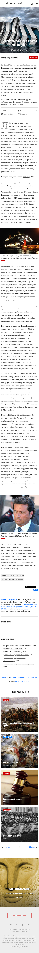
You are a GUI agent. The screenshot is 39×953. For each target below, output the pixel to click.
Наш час (34, 677)
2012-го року (25, 681)
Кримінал (33, 57)
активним (24, 609)
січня (17, 681)
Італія (26, 49)
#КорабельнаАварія (16, 575)
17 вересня (5, 404)
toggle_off (36, 3)
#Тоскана (19, 579)
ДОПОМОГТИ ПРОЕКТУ (19, 915)
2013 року (14, 404)
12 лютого (5, 373)
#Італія (4, 575)
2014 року (12, 415)
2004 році (23, 126)
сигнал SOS (32, 290)
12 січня (7, 847)
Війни (6, 700)
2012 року (14, 373)
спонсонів (24, 401)
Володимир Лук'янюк (9, 58)
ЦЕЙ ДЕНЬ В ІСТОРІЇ (13, 3)
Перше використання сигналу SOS (18, 645)
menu (2, 3)
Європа (13, 677)
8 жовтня (22, 404)
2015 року (14, 544)
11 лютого (5, 544)
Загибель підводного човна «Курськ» (18, 664)
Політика (7, 810)
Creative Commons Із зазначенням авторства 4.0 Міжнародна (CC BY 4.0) (19, 607)
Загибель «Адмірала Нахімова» (16, 654)
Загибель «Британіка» (12, 651)
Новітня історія (23, 677)
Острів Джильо (18, 49)
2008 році (26, 176)
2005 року (32, 135)
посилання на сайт (30, 942)
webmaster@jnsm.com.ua (19, 946)
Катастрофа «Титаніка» (13, 648)
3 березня (32, 379)
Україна (7, 773)
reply (36, 111)
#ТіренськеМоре (8, 579)
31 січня (27, 362)
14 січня (32, 847)
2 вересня (24, 135)
